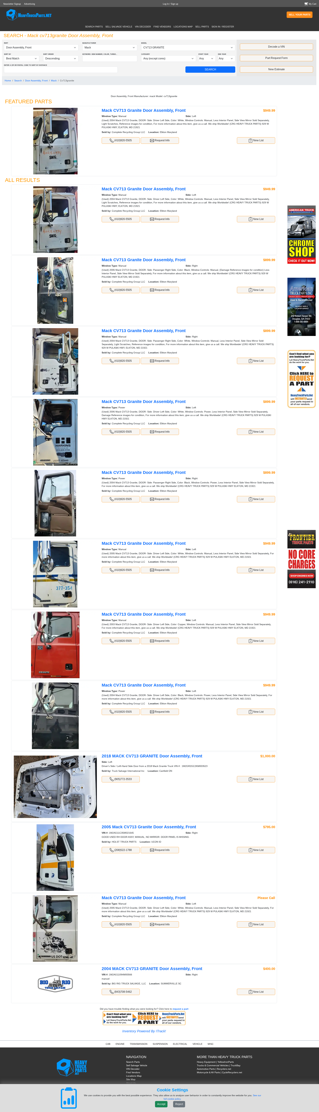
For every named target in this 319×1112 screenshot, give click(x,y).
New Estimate (276, 69)
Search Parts (133, 1062)
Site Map (130, 1079)
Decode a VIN (276, 46)
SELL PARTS (202, 26)
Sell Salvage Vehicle (136, 1065)
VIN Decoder (133, 1069)
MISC (210, 1044)
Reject (179, 1104)
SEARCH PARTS (94, 26)
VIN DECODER (143, 26)
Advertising (29, 4)
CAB (108, 1044)
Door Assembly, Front (36, 80)
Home (8, 80)
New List (258, 140)
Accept (161, 1104)
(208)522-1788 (123, 850)
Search (18, 80)
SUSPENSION (160, 1044)
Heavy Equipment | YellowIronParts (215, 1062)
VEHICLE (197, 1044)
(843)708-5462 (123, 991)
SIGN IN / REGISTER (223, 26)
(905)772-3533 (123, 779)
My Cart (312, 4)
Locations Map (134, 1076)
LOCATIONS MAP (183, 26)
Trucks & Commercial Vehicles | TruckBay (218, 1065)
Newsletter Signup (12, 4)
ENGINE (120, 1044)
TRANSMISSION (138, 1044)
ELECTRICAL (180, 1044)
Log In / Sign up (170, 4)
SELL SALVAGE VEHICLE (118, 26)
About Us (131, 1083)
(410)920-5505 (123, 140)
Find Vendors (133, 1072)
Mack (54, 80)
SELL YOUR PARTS (299, 14)
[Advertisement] (302, 148)
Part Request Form (276, 58)
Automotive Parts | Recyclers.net (214, 1069)
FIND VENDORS (162, 26)
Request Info (162, 140)
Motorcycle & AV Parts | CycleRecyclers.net (219, 1072)
